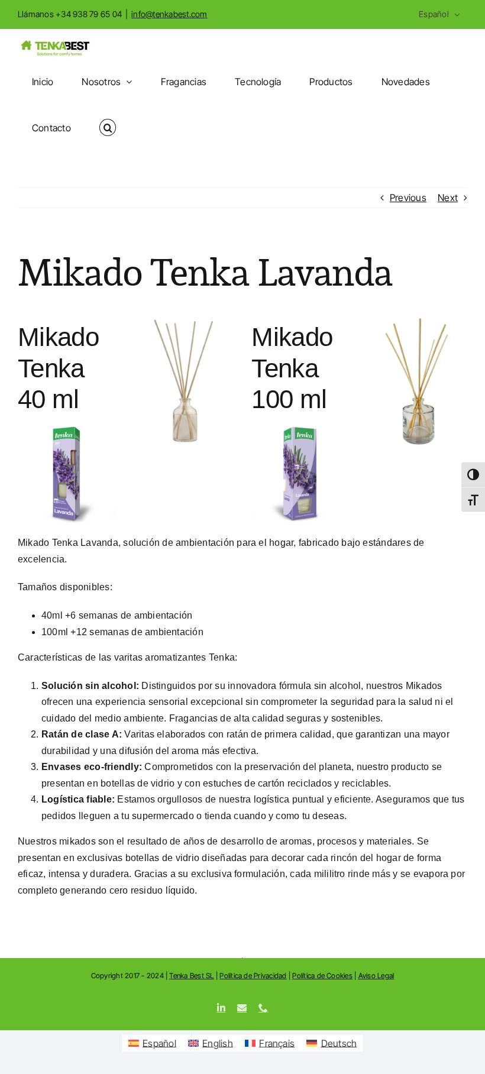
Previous (408, 197)
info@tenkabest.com (169, 14)
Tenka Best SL (191, 975)
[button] (107, 128)
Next (448, 197)
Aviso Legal (376, 975)
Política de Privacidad (252, 975)
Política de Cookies (322, 975)
